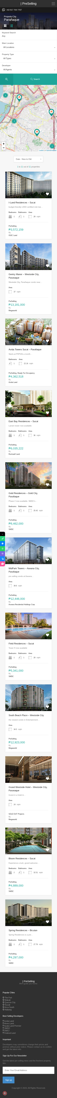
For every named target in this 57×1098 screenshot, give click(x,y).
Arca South (9, 1007)
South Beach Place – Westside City (26, 715)
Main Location (8, 43)
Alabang (8, 1009)
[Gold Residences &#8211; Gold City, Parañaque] (19, 98)
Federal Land (10, 1033)
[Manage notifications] (5, 1093)
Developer (6, 65)
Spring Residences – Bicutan (23, 930)
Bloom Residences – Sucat (22, 858)
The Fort (8, 997)
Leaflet (41, 150)
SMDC (7, 1028)
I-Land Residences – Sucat (22, 202)
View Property (28, 193)
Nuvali (7, 1005)
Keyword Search (9, 33)
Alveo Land (9, 1023)
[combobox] (28, 48)
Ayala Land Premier (12, 1026)
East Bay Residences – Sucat (23, 421)
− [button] (4, 147)
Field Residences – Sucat (21, 643)
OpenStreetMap (51, 150)
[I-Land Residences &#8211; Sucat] (37, 133)
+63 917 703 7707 (14, 10)
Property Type (8, 54)
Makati (7, 1000)
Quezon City (10, 1002)
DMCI (6, 1030)
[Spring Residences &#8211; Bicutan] (51, 112)
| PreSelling (28, 3)
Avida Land (9, 1021)
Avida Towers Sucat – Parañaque (25, 349)
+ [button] (4, 143)
